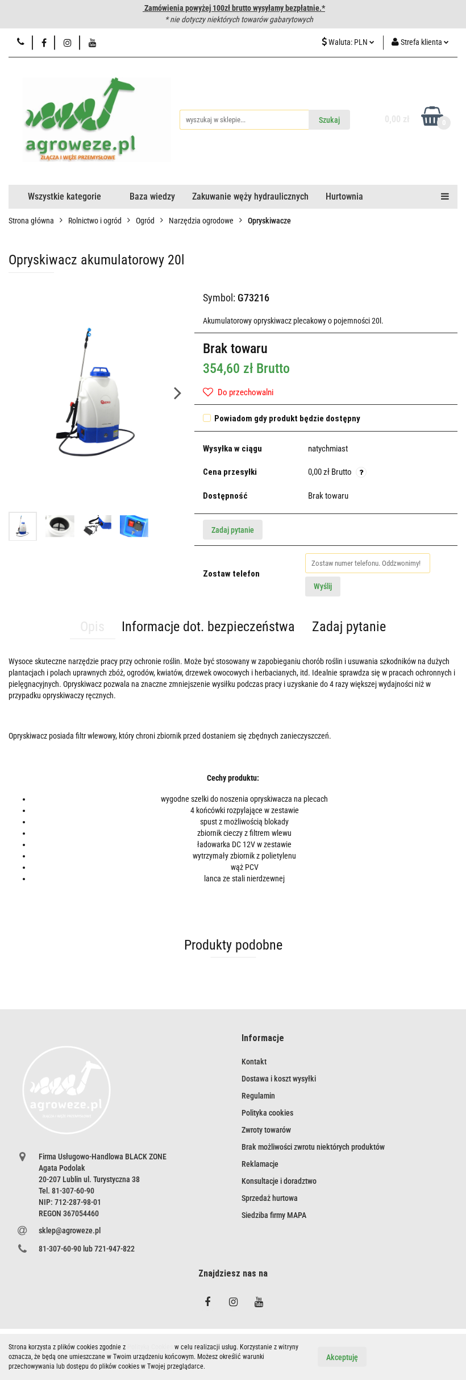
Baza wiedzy (152, 196)
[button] (263, 1038)
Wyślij (323, 586)
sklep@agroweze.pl (70, 1230)
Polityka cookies (267, 1112)
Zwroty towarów (266, 1129)
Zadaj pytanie (232, 529)
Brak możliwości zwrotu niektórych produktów (313, 1146)
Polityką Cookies (150, 1347)
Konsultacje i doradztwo (279, 1181)
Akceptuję (342, 1357)
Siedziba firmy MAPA (274, 1215)
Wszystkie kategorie (64, 196)
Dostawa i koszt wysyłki (279, 1078)
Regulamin (258, 1095)
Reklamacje (260, 1163)
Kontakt (254, 1061)
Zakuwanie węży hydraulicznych (250, 196)
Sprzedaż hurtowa (270, 1198)
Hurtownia (344, 196)
